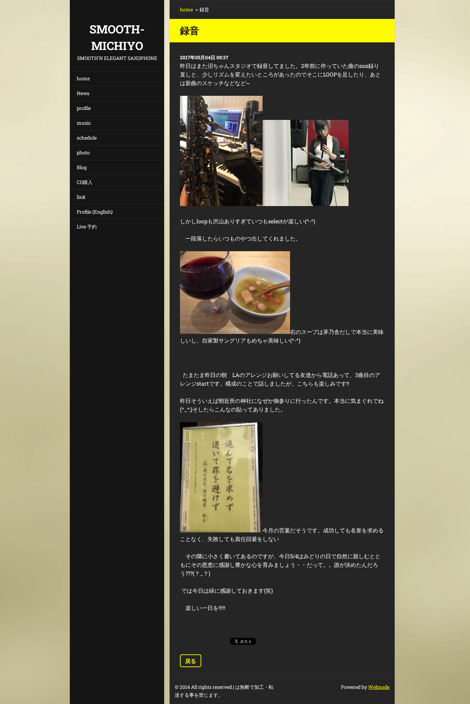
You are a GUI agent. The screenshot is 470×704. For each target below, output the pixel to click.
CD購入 (85, 182)
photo (83, 152)
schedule (87, 137)
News (83, 93)
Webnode (378, 687)
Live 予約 (87, 226)
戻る (190, 660)
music (84, 123)
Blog (82, 167)
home (83, 78)
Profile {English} (95, 211)
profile (84, 108)
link (81, 197)
